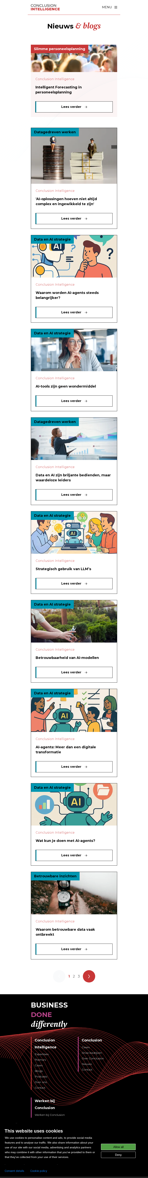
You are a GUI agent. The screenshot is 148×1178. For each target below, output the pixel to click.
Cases (39, 1065)
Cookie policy (38, 1170)
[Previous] (59, 976)
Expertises (42, 1054)
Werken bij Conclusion (50, 1115)
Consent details (14, 1170)
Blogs (39, 1071)
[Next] (89, 976)
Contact (40, 1087)
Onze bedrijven (92, 1053)
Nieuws (87, 1064)
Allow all (118, 1147)
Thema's (40, 1059)
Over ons (41, 1082)
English (10, 1123)
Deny (118, 1154)
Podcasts (41, 1076)
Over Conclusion (93, 1058)
